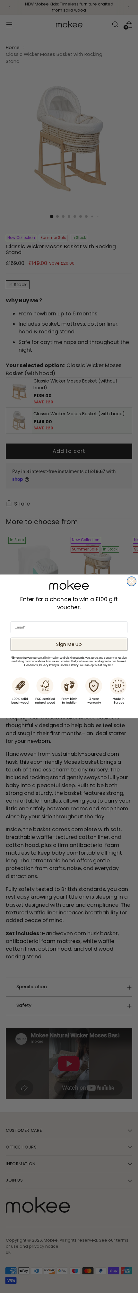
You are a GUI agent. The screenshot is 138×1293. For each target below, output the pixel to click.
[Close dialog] (131, 581)
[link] (69, 585)
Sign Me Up (69, 644)
